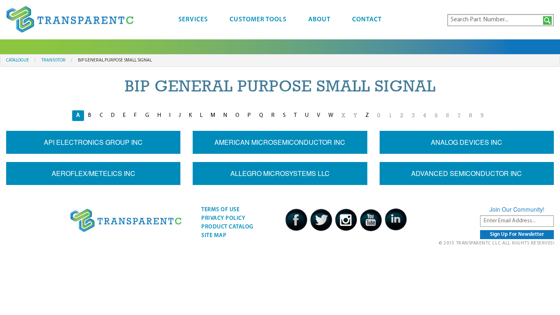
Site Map (213, 236)
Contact (367, 19)
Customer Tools (258, 19)
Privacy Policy (223, 218)
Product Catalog (227, 227)
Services (193, 19)
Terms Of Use (220, 210)
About (319, 19)
